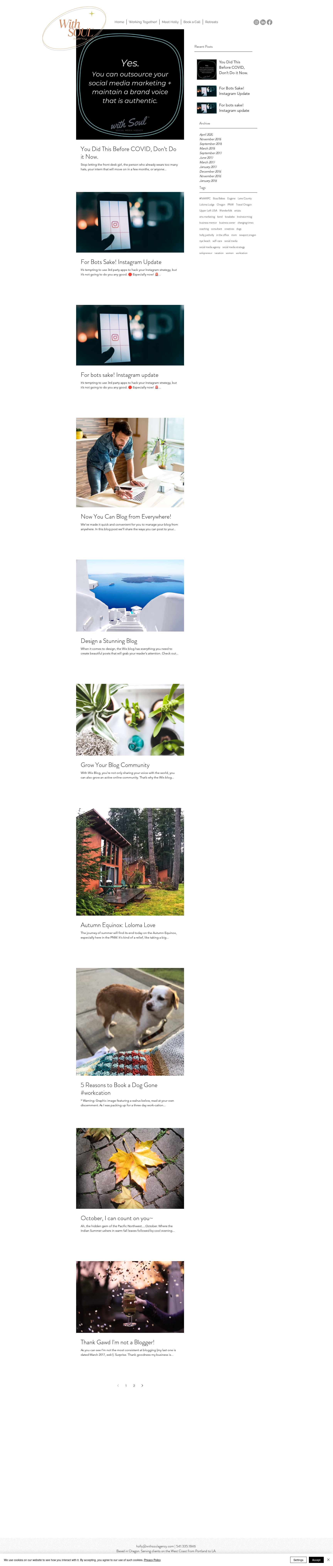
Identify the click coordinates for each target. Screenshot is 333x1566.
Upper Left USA (208, 210)
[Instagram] (256, 22)
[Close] (328, 1560)
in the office (222, 235)
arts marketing (207, 217)
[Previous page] (117, 1385)
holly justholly (206, 235)
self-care (217, 241)
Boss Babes (219, 198)
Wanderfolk (225, 210)
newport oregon (247, 235)
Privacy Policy (152, 1560)
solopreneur (205, 253)
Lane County (245, 198)
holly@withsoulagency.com (155, 1546)
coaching (204, 229)
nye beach (204, 241)
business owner (227, 222)
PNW (231, 204)
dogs (238, 229)
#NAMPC (205, 198)
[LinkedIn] (263, 22)
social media (231, 241)
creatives (229, 229)
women (230, 253)
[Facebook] (269, 22)
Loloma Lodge (206, 204)
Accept (316, 1560)
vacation (219, 253)
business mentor (208, 222)
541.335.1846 (186, 1546)
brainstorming (244, 217)
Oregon (221, 204)
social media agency (209, 247)
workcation (241, 253)
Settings (298, 1560)
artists (237, 210)
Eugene (231, 198)
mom (234, 235)
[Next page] (142, 1385)
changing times (245, 222)
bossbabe (230, 217)
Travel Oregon (244, 204)
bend (220, 217)
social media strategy (234, 247)
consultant (216, 229)
